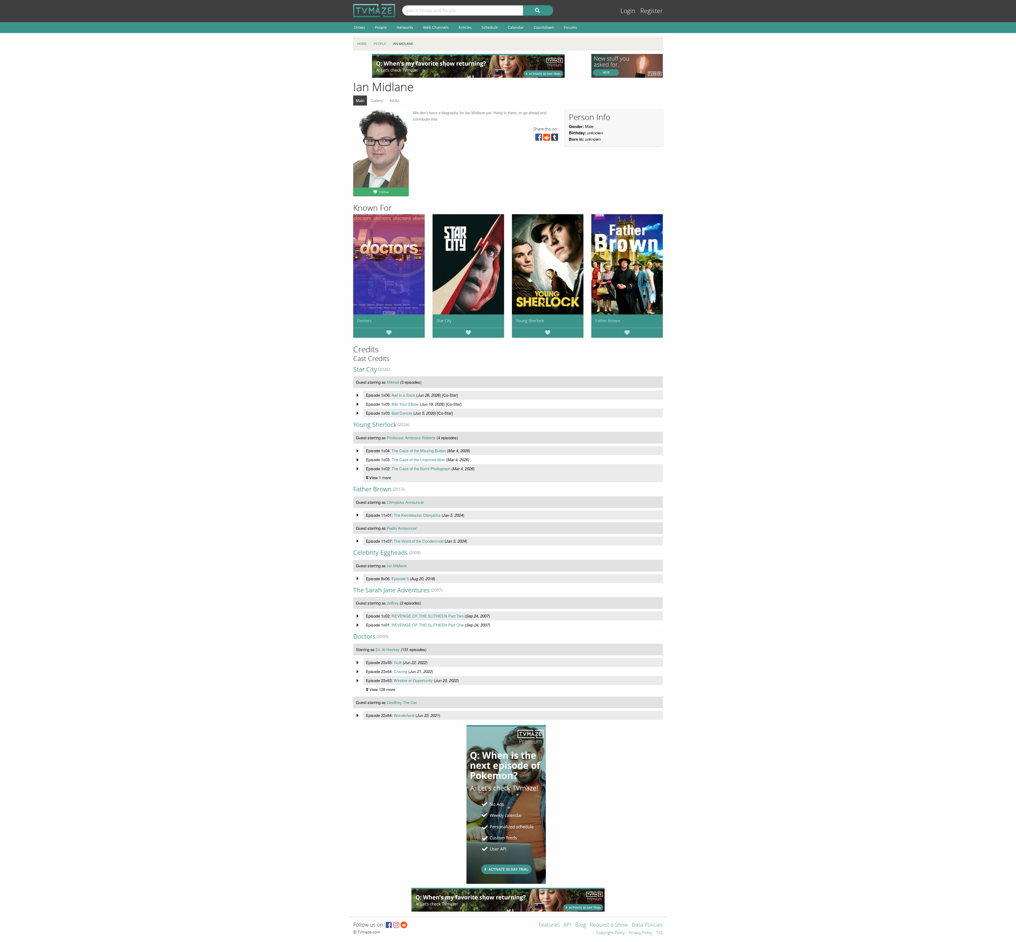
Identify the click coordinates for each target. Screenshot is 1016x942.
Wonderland (404, 715)
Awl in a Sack (403, 395)
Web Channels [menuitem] (436, 27)
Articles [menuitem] (465, 27)
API (567, 925)
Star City (444, 320)
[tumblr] (554, 138)
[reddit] (546, 138)
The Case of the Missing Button (419, 450)
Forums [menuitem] (570, 27)
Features (549, 925)
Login (627, 11)
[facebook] (538, 138)
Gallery (377, 100)
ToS (659, 933)
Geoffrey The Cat (402, 702)
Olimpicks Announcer (405, 502)
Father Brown (607, 320)
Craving (400, 671)
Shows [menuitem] (359, 27)
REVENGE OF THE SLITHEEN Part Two (428, 616)
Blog (580, 925)
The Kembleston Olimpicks (417, 515)
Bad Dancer (402, 413)
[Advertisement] (468, 66)
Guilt (398, 662)
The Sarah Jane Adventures (391, 590)
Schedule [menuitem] (490, 27)
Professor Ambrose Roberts (411, 437)
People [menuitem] (381, 27)
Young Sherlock (530, 320)
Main (360, 100)
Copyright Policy (610, 933)
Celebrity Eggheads (380, 552)
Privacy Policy (640, 933)
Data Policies (647, 925)
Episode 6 (400, 578)
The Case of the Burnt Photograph (421, 468)
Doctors (364, 320)
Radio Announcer (402, 528)
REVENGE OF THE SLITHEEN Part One (428, 625)
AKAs (394, 100)
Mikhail (393, 382)
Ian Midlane (397, 565)
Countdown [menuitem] (544, 27)
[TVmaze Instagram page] (396, 925)
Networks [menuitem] (405, 27)
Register (651, 11)
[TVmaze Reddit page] (404, 925)
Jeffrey (393, 603)
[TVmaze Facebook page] (389, 925)
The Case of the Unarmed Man (418, 459)
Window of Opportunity (413, 680)
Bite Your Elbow (405, 404)
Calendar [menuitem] (516, 27)
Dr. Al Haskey (388, 649)
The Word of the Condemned (418, 541)
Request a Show (609, 925)
